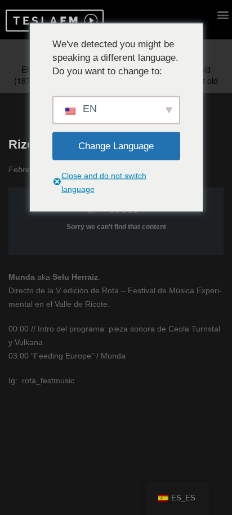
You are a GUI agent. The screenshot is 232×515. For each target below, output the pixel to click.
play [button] (89, 21)
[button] (44, 21)
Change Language (116, 145)
